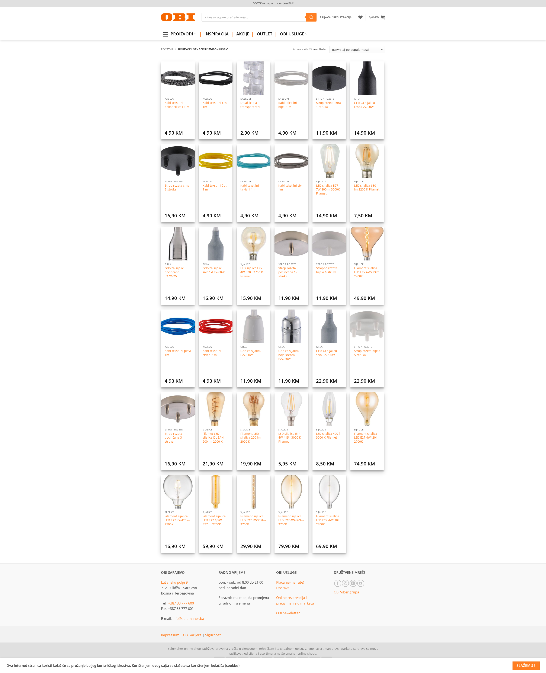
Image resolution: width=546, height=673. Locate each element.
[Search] (311, 17)
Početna (167, 49)
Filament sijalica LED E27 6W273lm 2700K (366, 272)
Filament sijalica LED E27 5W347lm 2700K (253, 520)
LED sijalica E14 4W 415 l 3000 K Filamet (289, 437)
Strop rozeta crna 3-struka (177, 188)
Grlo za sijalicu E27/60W (250, 353)
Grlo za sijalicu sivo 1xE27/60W (214, 270)
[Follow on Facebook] (337, 583)
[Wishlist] (360, 17)
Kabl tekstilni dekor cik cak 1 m (177, 105)
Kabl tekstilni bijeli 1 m (287, 105)
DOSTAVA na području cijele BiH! (273, 3)
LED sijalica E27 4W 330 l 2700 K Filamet (251, 272)
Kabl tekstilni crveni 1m (212, 353)
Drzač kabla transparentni (250, 105)
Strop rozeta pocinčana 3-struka (174, 437)
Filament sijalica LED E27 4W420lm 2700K (366, 437)
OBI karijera (192, 635)
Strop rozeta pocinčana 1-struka (287, 272)
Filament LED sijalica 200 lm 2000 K (250, 437)
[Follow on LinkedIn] (353, 583)
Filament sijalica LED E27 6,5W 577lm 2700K (214, 520)
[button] (377, 17)
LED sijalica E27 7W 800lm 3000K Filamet (328, 189)
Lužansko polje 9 (174, 582)
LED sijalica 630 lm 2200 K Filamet (366, 188)
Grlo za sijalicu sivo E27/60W (326, 353)
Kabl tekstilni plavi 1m (178, 353)
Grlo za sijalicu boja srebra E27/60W (288, 355)
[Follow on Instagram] (345, 583)
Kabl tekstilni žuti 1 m (215, 188)
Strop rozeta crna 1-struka (328, 105)
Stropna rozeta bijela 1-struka (326, 270)
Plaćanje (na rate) (290, 582)
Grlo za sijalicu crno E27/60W (364, 105)
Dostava (282, 588)
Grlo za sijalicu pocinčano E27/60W (175, 272)
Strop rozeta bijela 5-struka (367, 353)
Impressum (170, 635)
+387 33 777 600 (181, 603)
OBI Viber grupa (346, 592)
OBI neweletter (288, 613)
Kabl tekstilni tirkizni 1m (249, 188)
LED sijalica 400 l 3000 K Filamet (328, 436)
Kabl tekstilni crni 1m (215, 105)
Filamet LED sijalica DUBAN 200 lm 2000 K (213, 437)
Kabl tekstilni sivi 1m (290, 188)
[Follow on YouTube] (360, 583)
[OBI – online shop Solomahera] (178, 17)
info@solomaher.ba (188, 618)
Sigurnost (213, 635)
